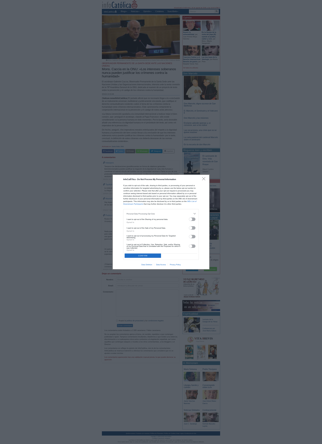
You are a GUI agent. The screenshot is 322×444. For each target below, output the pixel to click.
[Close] (204, 179)
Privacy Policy (175, 265)
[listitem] (161, 213)
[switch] (192, 219)
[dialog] (161, 222)
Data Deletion (146, 265)
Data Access (161, 265)
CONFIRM (143, 256)
